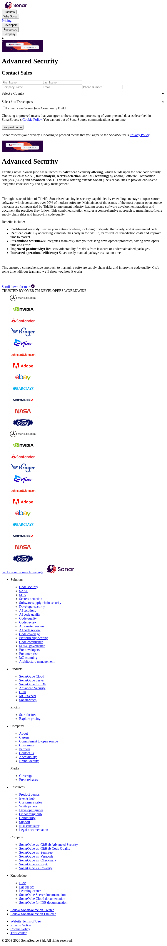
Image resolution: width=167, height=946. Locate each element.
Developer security (32, 606)
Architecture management (36, 661)
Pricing (7, 20)
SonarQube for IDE (32, 684)
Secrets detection (30, 599)
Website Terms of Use (25, 921)
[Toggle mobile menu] (83, 38)
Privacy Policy (139, 135)
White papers (28, 806)
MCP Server (27, 696)
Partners (24, 749)
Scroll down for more (16, 287)
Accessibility (28, 757)
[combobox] (2, 93)
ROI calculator (29, 826)
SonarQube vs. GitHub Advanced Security (48, 844)
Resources (10, 29)
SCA (22, 595)
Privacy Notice (20, 925)
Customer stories (30, 802)
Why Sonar (10, 16)
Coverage (25, 776)
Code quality (28, 618)
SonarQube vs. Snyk (33, 864)
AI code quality (29, 614)
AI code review (29, 630)
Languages (26, 887)
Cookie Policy (32, 119)
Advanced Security (32, 688)
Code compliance (31, 642)
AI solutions (27, 610)
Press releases (28, 779)
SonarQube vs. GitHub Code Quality (44, 848)
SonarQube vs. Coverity (35, 868)
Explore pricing (29, 718)
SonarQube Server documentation (42, 895)
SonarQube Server (32, 680)
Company (9, 34)
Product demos (29, 794)
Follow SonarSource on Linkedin (33, 914)
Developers (10, 25)
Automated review (32, 626)
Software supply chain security (40, 603)
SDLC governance (32, 646)
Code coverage (29, 634)
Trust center (18, 933)
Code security (28, 587)
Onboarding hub (30, 814)
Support (24, 822)
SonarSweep (28, 700)
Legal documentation (33, 830)
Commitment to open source (38, 741)
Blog (22, 883)
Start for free (27, 715)
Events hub (27, 798)
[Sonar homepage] (16, 7)
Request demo (12, 127)
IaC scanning (28, 657)
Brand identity (29, 761)
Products (9, 12)
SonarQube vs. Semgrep (36, 852)
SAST (23, 591)
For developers (29, 650)
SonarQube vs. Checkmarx (37, 860)
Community (27, 818)
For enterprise (28, 654)
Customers (26, 745)
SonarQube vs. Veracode (36, 856)
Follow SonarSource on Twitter (32, 910)
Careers (24, 737)
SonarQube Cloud (31, 676)
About (23, 733)
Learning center (30, 891)
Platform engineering (33, 638)
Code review (28, 622)
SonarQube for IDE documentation (43, 902)
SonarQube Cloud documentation (42, 898)
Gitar (22, 692)
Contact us (26, 753)
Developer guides (31, 810)
